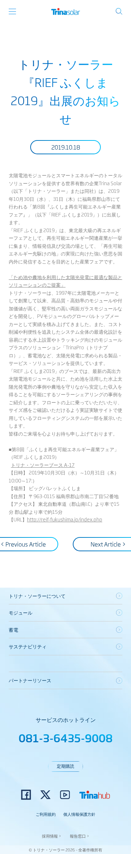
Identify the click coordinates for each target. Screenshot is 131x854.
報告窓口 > (79, 836)
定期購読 (65, 765)
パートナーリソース (30, 680)
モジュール (20, 612)
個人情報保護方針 (79, 814)
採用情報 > (51, 836)
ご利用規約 (46, 814)
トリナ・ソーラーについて (37, 595)
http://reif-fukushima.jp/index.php (64, 519)
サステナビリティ (28, 646)
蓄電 (13, 629)
